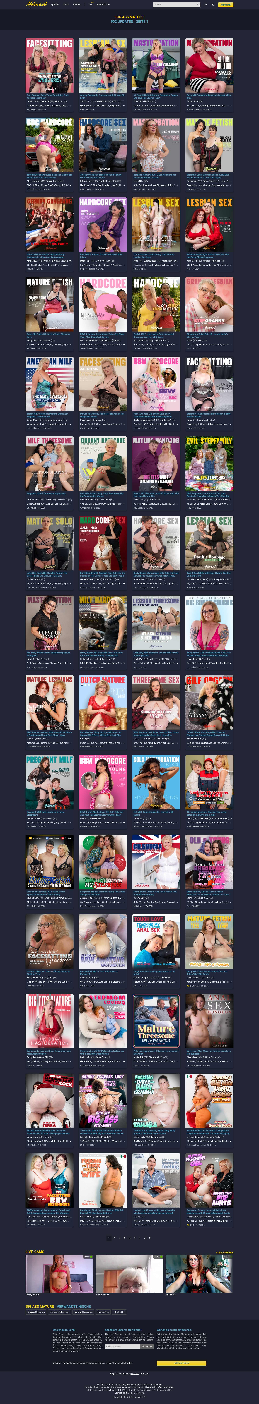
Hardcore (84, 185)
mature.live (103, 4)
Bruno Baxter (209, 181)
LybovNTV (138, 181)
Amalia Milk (192, 101)
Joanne (165, 261)
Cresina (30, 101)
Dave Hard (45, 101)
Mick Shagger (86, 181)
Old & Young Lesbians (90, 105)
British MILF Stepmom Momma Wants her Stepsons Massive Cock (47, 415)
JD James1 (165, 420)
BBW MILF (58, 185)
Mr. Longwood (34, 181)
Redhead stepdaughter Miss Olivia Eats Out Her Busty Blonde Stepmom (208, 256)
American (54, 424)
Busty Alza (32, 340)
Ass (53, 105)
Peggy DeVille (52, 181)
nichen (66, 4)
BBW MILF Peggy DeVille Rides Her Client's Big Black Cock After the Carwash (49, 176)
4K (41, 185)
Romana (59, 101)
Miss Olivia (192, 261)
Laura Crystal (227, 181)
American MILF (34, 424)
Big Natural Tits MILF (90, 265)
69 (41, 105)
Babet (189, 340)
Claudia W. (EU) (68, 261)
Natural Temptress (211, 261)
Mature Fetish (86, 424)
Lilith (114, 101)
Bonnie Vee (192, 181)
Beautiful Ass (157, 105)
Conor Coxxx (33, 420)
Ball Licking (117, 344)
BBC (29, 185)
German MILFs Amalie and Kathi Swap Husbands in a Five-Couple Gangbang (45, 256)
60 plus (35, 105)
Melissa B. (85, 261)
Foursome (138, 265)
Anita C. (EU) (50, 261)
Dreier (29, 504)
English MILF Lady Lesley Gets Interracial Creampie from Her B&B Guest (154, 335)
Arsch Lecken (104, 185)
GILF (29, 105)
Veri (124, 101)
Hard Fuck (138, 344)
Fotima (48, 499)
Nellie (200, 340)
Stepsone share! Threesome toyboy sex (46, 493)
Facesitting (192, 185)
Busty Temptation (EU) (144, 420)
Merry (98, 420)
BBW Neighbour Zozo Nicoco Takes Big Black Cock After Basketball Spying (102, 335)
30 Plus (195, 105)
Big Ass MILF (211, 105)
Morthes (46, 340)
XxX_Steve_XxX (103, 261)
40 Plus (35, 185)
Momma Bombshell (53, 420)
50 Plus (105, 105)
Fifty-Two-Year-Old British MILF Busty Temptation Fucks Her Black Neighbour (153, 415)
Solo (189, 105)
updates (55, 4)
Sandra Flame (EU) (108, 181)
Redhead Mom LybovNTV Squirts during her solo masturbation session (155, 176)
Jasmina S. (62, 499)
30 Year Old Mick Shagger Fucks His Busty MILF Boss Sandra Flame (100, 176)
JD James (138, 340)
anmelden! (226, 5)
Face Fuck (32, 344)
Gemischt (138, 424)
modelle (77, 4)
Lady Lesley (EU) (157, 340)
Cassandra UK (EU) (143, 101)
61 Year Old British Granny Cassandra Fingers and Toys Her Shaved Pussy (156, 96)
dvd (91, 4)
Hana (189, 420)
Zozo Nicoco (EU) (107, 340)
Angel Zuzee (150, 261)
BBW (58, 105)
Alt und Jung (223, 265)
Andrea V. (84, 101)
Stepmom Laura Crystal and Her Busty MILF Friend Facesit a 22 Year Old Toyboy (208, 176)
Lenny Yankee (204, 420)
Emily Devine (101, 101)
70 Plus (47, 105)
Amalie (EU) (32, 261)
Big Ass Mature (225, 105)
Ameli (136, 261)
